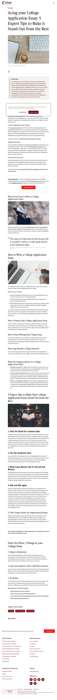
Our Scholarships (34, 656)
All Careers (32, 653)
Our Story (32, 646)
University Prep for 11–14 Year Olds (11, 646)
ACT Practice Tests (7, 679)
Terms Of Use (20, 689)
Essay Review (5, 661)
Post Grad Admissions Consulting (10, 648)
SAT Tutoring (5, 659)
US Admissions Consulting (9, 641)
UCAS (20, 162)
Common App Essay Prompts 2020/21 (20, 591)
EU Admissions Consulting (9, 656)
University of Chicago (31, 144)
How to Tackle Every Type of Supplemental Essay (22, 593)
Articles (4, 673)
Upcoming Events (34, 671)
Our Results (33, 643)
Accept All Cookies (33, 112)
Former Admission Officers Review (11, 651)
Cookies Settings (22, 112)
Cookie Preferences (28, 689)
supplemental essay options (36, 146)
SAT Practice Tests (7, 676)
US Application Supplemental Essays (19, 598)
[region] (28, 109)
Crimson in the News (35, 648)
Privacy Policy (36, 689)
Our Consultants (34, 641)
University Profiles (7, 671)
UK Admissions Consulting (9, 643)
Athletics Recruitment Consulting (10, 653)
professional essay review (35, 181)
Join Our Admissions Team (36, 651)
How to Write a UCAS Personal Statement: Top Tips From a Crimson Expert (29, 596)
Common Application (15, 127)
